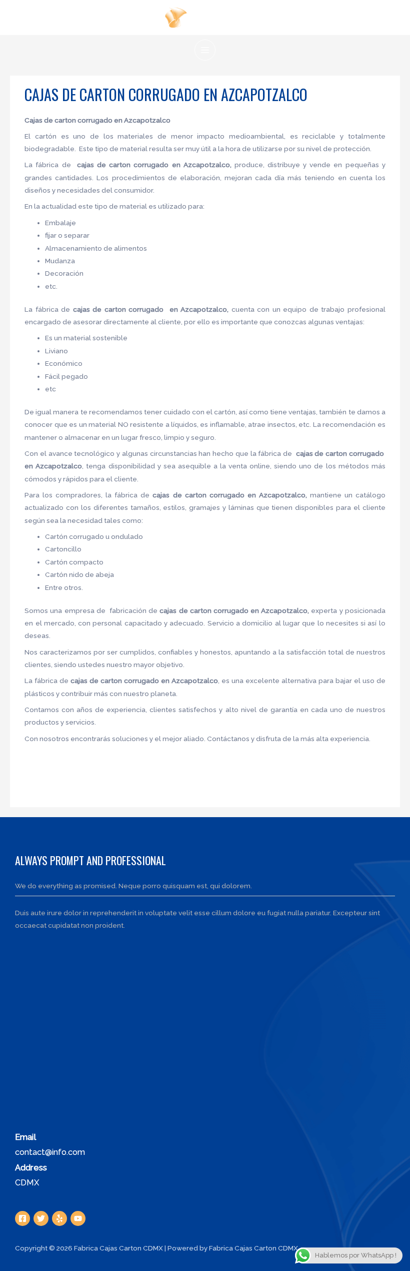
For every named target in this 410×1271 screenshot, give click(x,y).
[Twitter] (41, 1218)
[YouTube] (78, 1218)
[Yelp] (59, 1218)
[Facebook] (22, 1218)
